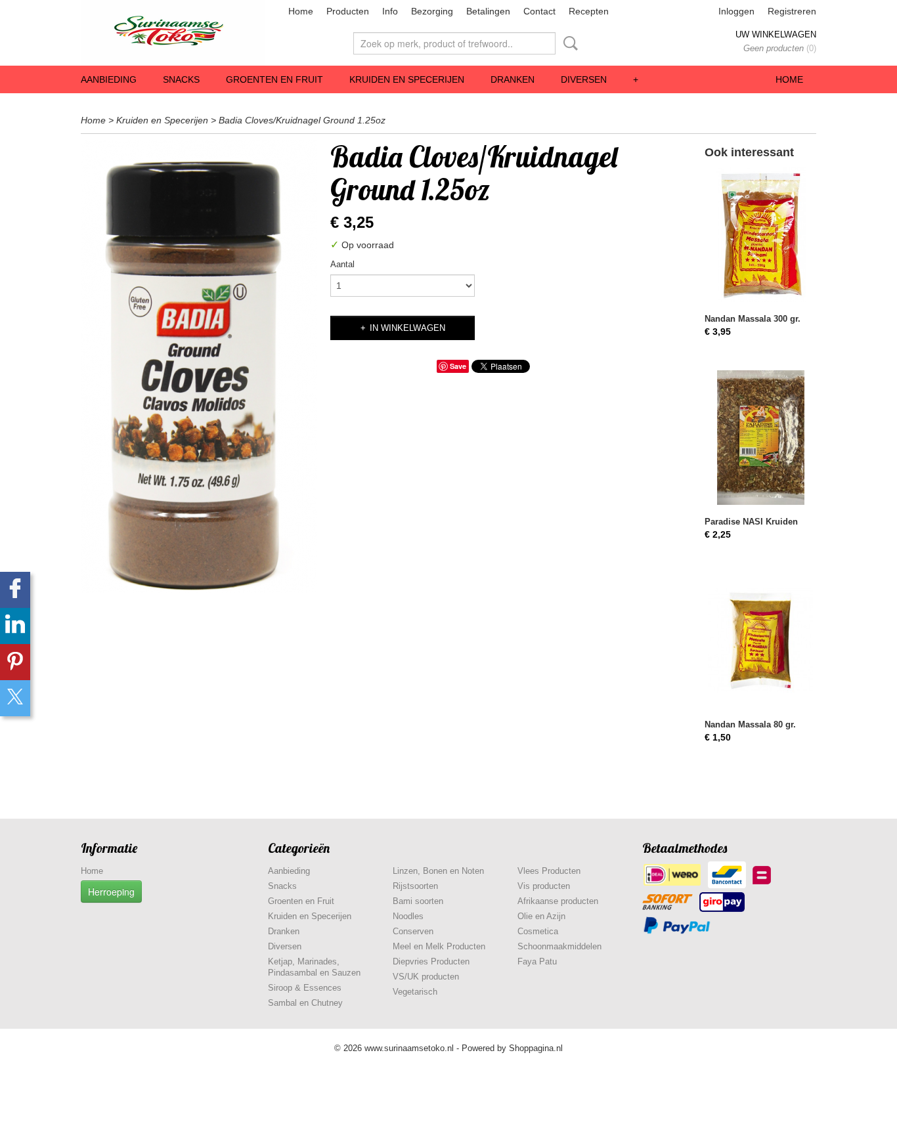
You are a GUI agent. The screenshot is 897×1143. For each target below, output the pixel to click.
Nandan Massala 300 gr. (752, 319)
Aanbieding (109, 79)
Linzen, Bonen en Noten (438, 871)
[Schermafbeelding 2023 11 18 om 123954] (199, 366)
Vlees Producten (548, 871)
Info (390, 11)
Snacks (181, 79)
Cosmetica (537, 931)
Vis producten (543, 886)
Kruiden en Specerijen (406, 79)
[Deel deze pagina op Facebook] (15, 590)
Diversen (584, 79)
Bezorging (432, 11)
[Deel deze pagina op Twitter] (15, 698)
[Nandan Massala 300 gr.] (760, 234)
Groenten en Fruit (274, 79)
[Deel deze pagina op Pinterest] (15, 662)
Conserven (413, 931)
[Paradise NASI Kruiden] (760, 437)
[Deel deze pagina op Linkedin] (15, 626)
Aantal (342, 264)
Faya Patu (537, 961)
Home (300, 11)
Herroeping (111, 891)
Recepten (589, 11)
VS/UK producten (426, 976)
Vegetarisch (415, 992)
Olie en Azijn (541, 916)
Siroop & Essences (304, 988)
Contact (539, 11)
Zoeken (568, 43)
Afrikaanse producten (557, 901)
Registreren (792, 11)
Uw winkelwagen (775, 34)
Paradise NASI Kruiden (751, 522)
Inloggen (736, 11)
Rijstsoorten (415, 886)
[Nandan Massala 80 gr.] (760, 640)
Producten (347, 11)
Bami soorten (418, 901)
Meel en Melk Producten (439, 946)
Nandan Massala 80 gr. (750, 724)
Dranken (513, 79)
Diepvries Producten (431, 961)
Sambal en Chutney (305, 1003)
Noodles (408, 916)
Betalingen (488, 11)
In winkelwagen (407, 328)
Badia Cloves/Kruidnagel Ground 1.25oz (302, 120)
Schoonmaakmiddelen (559, 946)
